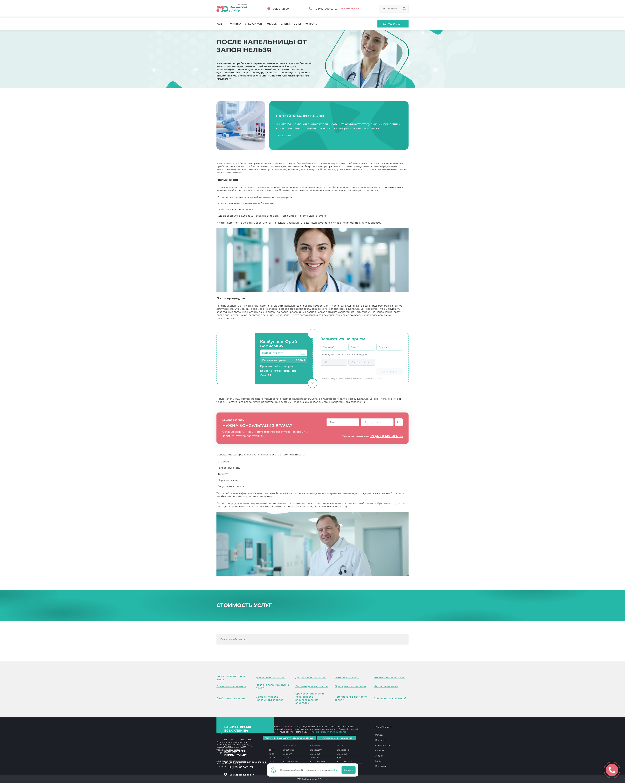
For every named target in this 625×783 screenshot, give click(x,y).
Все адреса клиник (242, 774)
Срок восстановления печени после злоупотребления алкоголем (309, 698)
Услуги (221, 24)
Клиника (235, 24)
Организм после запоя (231, 686)
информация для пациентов (330, 731)
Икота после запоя (347, 677)
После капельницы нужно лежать (273, 686)
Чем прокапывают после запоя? (351, 698)
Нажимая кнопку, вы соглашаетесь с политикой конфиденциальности (351, 379)
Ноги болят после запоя (389, 677)
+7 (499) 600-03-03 (386, 436)
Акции (285, 24)
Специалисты (254, 24)
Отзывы (272, 24)
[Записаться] (399, 422)
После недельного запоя (311, 686)
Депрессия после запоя (310, 677)
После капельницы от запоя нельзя (370, 506)
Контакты (311, 24)
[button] (302, 353)
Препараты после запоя (350, 686)
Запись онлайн (393, 23)
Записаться (390, 371)
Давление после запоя (270, 677)
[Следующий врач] (312, 383)
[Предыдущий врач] (312, 333)
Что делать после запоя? (390, 698)
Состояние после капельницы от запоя (269, 698)
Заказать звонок (349, 9)
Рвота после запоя (386, 686)
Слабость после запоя (230, 698)
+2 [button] (303, 352)
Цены (297, 24)
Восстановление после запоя (231, 677)
